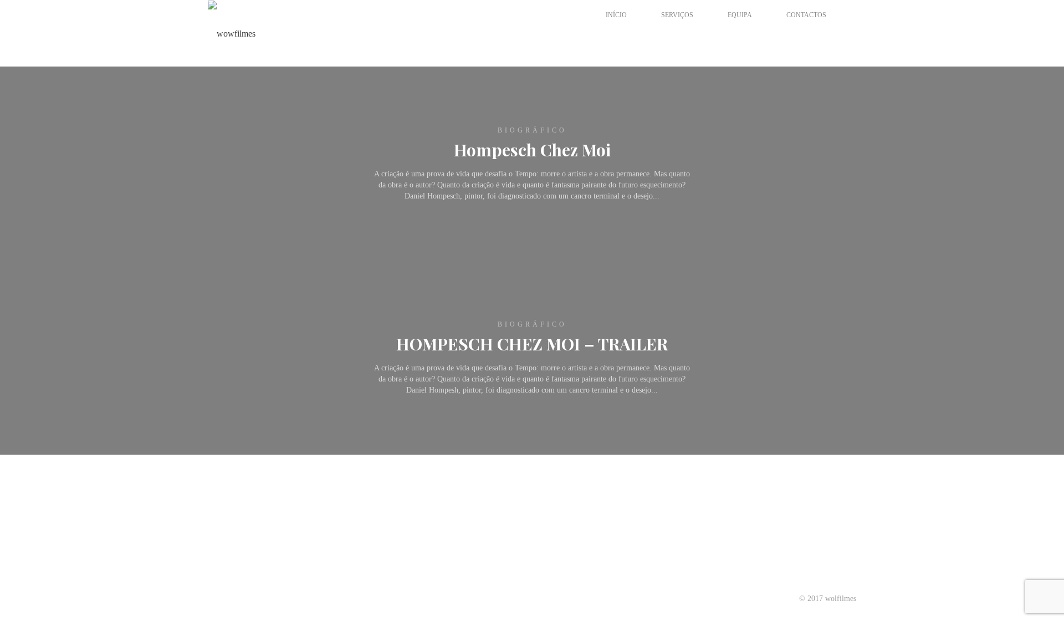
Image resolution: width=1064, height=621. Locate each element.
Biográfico (532, 130)
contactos (806, 15)
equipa (740, 15)
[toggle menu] (593, 35)
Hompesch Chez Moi (532, 150)
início (616, 15)
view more (529, 199)
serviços (677, 15)
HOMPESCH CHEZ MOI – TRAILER (532, 344)
